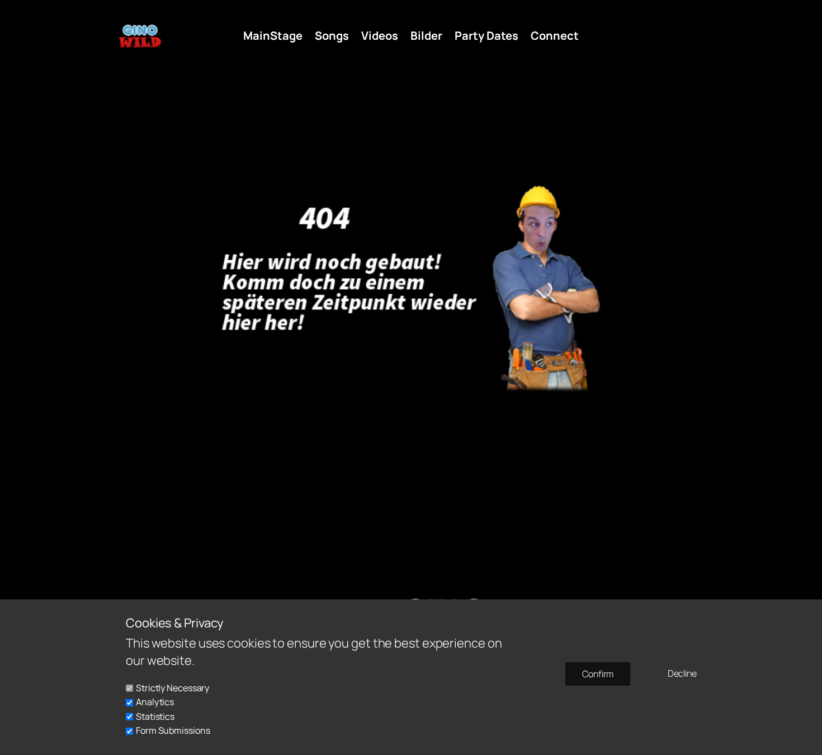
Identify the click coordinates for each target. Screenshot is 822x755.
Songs (332, 35)
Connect (555, 35)
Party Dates (486, 35)
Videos (379, 35)
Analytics (155, 702)
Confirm (597, 674)
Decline (682, 673)
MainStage (273, 35)
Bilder (426, 35)
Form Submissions (173, 730)
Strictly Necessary (172, 688)
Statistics (155, 716)
